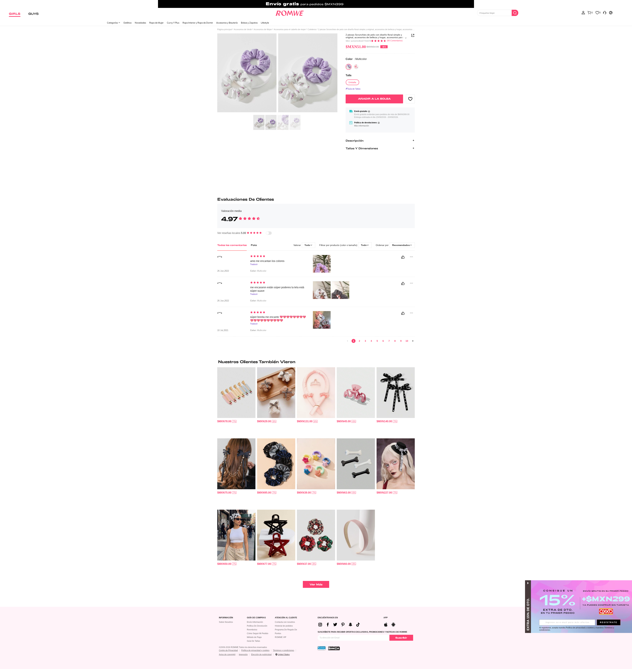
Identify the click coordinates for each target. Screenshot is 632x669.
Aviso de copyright (227, 654)
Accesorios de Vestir (243, 29)
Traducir (254, 264)
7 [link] (389, 341)
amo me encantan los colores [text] (267, 261)
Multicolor (258, 271)
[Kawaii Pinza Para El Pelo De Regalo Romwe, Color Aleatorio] (276, 392)
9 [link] (401, 341)
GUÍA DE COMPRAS (256, 618)
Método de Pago (254, 637)
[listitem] (236, 401)
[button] (410, 98)
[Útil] (403, 257)
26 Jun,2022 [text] (223, 271)
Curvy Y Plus (173, 22)
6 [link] (383, 341)
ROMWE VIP (280, 637)
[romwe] (289, 12)
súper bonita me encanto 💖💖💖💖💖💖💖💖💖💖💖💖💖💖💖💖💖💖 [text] (278, 319)
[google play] (393, 624)
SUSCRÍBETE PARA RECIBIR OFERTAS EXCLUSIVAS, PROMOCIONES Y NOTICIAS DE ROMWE (362, 632)
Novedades (140, 22)
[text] (278, 256)
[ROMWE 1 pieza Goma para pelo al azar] (316, 463)
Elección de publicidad (261, 654)
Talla (348, 75)
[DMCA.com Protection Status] (334, 648)
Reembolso (252, 630)
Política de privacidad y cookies (255, 650)
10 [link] (407, 341)
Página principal (224, 29)
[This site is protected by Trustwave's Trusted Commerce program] (322, 648)
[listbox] (583, 12)
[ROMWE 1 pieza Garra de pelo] (356, 392)
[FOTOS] (277, 73)
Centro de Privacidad (228, 650)
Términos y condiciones (283, 650)
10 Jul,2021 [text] (222, 330)
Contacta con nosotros (285, 622)
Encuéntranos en (328, 618)
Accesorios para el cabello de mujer (290, 29)
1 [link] (353, 341)
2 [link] (359, 341)
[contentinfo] (224, 421)
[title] (316, 361)
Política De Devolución (257, 626)
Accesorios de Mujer (263, 29)
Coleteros (312, 29)
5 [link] (377, 341)
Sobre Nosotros (226, 622)
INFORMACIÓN (226, 618)
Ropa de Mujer (156, 22)
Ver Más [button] (316, 584)
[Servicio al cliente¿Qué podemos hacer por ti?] (605, 12)
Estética (128, 22)
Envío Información (255, 622)
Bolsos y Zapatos (249, 22)
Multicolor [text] (258, 330)
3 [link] (365, 341)
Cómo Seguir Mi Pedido (257, 633)
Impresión (243, 654)
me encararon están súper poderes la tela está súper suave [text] (277, 289)
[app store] (385, 624)
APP (385, 618)
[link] (316, 4)
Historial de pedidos (284, 626)
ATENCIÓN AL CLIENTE (286, 618)
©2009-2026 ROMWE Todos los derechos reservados (243, 647)
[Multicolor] (349, 67)
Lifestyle (265, 22)
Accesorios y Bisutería (227, 22)
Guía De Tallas (253, 641)
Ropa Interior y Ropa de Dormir (198, 22)
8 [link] (395, 341)
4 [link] (371, 341)
